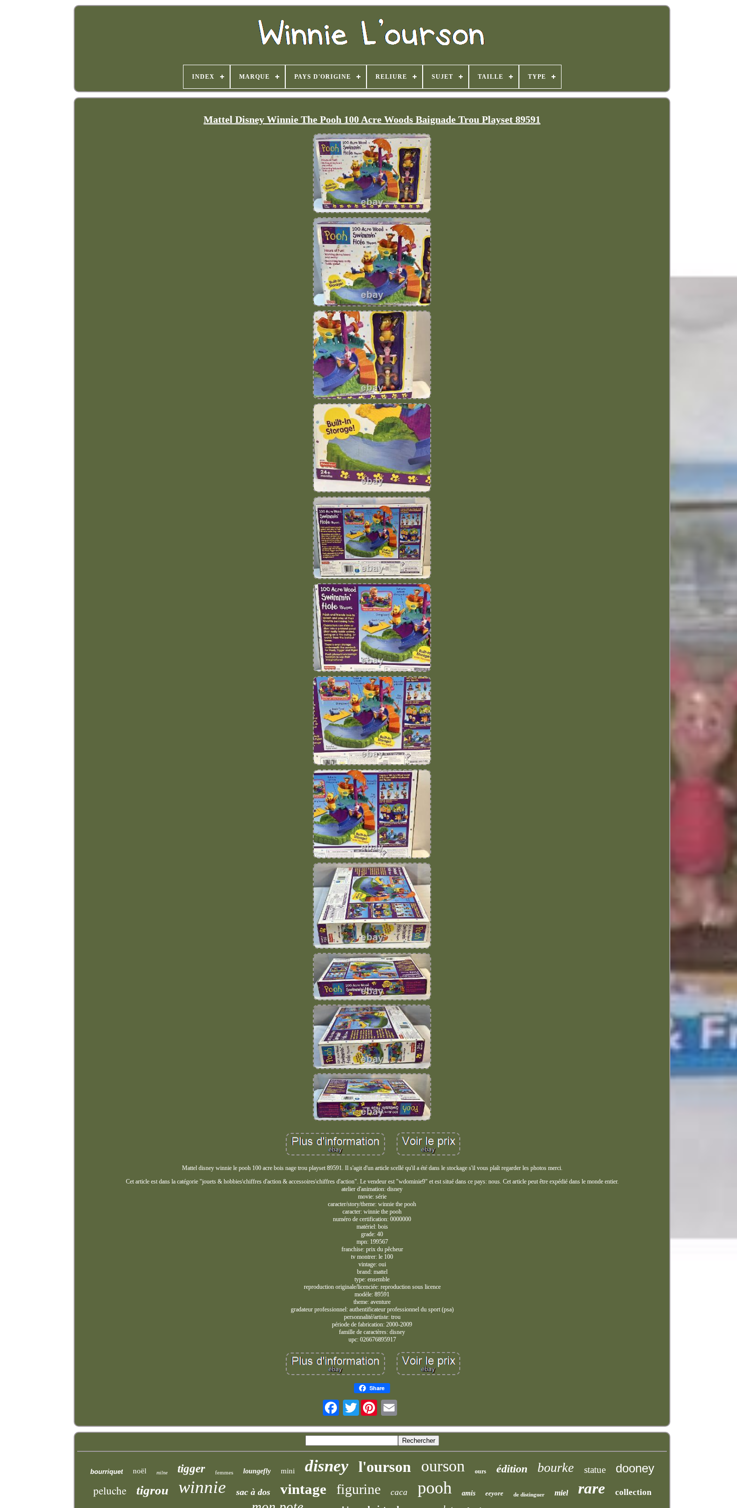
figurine (358, 1489)
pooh (435, 1487)
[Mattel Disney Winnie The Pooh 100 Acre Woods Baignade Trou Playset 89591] (372, 174)
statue (595, 1469)
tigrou (152, 1490)
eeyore (494, 1493)
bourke (555, 1467)
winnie (202, 1487)
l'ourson (384, 1466)
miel (561, 1492)
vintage (303, 1489)
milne (161, 1472)
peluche (109, 1490)
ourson (443, 1466)
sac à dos (253, 1492)
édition (511, 1468)
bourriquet (106, 1471)
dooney (635, 1468)
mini (288, 1471)
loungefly (257, 1471)
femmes (224, 1472)
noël (139, 1471)
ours (480, 1471)
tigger (191, 1468)
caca (399, 1492)
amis (468, 1493)
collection (633, 1492)
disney (326, 1466)
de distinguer (528, 1494)
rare (591, 1488)
